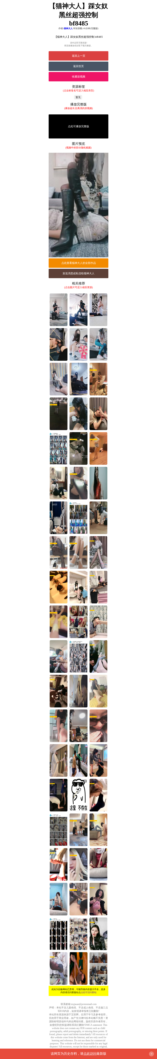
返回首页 (78, 66)
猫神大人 (68, 28)
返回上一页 (78, 55)
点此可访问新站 (88, 992)
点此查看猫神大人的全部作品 (78, 262)
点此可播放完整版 (78, 126)
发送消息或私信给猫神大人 (78, 273)
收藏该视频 (78, 76)
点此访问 (89, 1053)
